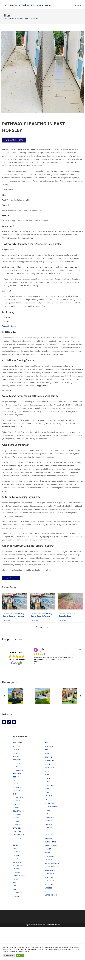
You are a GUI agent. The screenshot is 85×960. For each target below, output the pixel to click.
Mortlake (48, 757)
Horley (16, 879)
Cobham (16, 807)
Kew (14, 886)
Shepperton (49, 817)
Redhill (47, 789)
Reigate (47, 792)
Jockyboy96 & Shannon (53, 925)
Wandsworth (50, 870)
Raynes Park (49, 785)
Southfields (49, 821)
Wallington (49, 859)
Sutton (47, 831)
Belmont (16, 767)
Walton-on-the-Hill (52, 867)
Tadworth (48, 835)
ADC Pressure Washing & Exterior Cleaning (28, 5)
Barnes (16, 756)
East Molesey (18, 835)
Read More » (7, 620)
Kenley (15, 882)
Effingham (17, 838)
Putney (47, 782)
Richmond (48, 796)
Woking (47, 891)
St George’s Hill (51, 806)
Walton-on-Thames (52, 863)
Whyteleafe (49, 884)
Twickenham (49, 856)
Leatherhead (18, 893)
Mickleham (49, 746)
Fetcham (16, 852)
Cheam (15, 794)
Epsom (15, 841)
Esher (15, 845)
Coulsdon (17, 814)
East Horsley (18, 831)
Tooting (48, 852)
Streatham (49, 824)
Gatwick (16, 855)
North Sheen (49, 767)
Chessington (18, 797)
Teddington (49, 838)
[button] (4, 696)
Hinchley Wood (18, 876)
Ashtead (16, 746)
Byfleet (16, 784)
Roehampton (49, 803)
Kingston (16, 889)
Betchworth (18, 770)
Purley (47, 778)
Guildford (17, 862)
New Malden (49, 760)
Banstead (16, 753)
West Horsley (50, 877)
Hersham (16, 872)
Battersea (17, 760)
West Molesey (50, 881)
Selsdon (48, 810)
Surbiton (48, 828)
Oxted (47, 775)
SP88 (48, 570)
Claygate (16, 804)
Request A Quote (9, 326)
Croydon (16, 818)
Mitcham (48, 750)
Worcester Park (51, 895)
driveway (45, 270)
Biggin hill (17, 773)
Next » (48, 627)
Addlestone (17, 743)
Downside (16, 824)
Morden (47, 753)
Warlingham (49, 874)
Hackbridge (17, 865)
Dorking (16, 821)
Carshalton (17, 787)
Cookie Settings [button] (8, 955)
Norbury (48, 764)
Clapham (16, 801)
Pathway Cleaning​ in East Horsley (28, 18)
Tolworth (48, 849)
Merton (47, 743)
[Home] (5, 18)
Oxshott (48, 771)
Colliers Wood (18, 811)
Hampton (16, 869)
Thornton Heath (51, 845)
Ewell (15, 848)
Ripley (47, 799)
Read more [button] (60, 667)
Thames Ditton (50, 842)
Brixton (16, 780)
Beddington (17, 763)
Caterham (17, 790)
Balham (16, 750)
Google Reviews (12, 639)
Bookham (16, 777)
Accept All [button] (20, 955)
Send (46, 814)
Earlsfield (17, 828)
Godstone (17, 859)
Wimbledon (49, 888)
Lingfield (16, 896)
